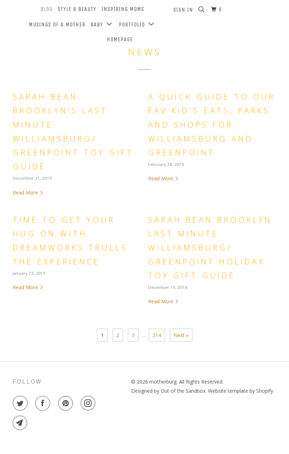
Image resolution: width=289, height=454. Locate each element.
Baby (98, 24)
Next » (181, 335)
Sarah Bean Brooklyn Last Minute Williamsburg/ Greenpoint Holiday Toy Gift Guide (210, 247)
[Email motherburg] (21, 423)
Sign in (183, 9)
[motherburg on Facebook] (44, 403)
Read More (26, 192)
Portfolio (133, 24)
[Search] (202, 9)
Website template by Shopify (240, 390)
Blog (47, 9)
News (144, 51)
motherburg (163, 381)
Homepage (120, 39)
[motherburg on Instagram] (89, 403)
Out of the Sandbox (183, 390)
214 (157, 335)
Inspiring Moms (123, 9)
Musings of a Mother (57, 24)
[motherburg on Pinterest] (67, 403)
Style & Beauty (77, 9)
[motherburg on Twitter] (21, 403)
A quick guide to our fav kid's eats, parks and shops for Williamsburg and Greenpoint (211, 124)
